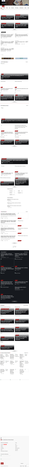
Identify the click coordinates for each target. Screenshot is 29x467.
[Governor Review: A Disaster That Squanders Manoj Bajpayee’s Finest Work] (7, 355)
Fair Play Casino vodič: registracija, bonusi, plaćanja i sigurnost (21, 17)
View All (27, 105)
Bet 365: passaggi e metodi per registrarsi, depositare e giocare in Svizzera (7, 254)
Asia (1, 87)
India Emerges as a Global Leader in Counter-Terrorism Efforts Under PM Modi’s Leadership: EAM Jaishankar (21, 174)
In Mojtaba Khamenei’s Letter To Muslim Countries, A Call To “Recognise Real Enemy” (7, 42)
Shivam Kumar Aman (5, 162)
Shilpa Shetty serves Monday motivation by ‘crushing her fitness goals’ (21, 329)
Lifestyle (3, 319)
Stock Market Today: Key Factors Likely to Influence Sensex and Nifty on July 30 (22, 142)
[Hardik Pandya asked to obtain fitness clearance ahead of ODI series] (7, 370)
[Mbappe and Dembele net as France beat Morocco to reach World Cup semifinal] (27, 355)
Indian (16, 266)
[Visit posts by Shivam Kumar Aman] (2, 162)
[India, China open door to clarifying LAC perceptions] (21, 263)
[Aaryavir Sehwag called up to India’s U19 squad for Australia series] (21, 277)
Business (3, 140)
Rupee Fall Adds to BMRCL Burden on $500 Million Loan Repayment (2, 363)
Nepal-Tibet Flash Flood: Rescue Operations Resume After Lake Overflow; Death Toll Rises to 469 (7, 282)
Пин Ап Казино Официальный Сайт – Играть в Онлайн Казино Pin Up (7, 25)
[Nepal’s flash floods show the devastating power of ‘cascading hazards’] (14, 71)
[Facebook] (11, 191)
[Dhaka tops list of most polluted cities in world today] (21, 84)
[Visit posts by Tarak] (1, 218)
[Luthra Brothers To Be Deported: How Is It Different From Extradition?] (7, 84)
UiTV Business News (4, 105)
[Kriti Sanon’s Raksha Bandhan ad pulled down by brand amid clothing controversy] (23, 216)
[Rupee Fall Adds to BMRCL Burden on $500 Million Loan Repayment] (7, 362)
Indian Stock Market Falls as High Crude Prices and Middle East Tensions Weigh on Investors (7, 133)
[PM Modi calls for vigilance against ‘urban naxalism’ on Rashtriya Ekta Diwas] (7, 169)
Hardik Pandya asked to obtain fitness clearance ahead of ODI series (2, 371)
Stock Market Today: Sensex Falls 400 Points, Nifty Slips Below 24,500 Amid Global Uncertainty (21, 133)
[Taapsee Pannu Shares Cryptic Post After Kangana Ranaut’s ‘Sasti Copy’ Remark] (23, 238)
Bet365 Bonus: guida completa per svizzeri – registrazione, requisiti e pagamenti (21, 254)
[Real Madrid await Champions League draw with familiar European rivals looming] (7, 263)
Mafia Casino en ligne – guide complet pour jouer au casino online (21, 25)
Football (2, 266)
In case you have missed (5, 352)
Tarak (1, 90)
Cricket (16, 280)
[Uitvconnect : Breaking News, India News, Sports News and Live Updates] (3, 6)
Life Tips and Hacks (25, 305)
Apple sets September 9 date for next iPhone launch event (14, 120)
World (2, 280)
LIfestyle (2, 305)
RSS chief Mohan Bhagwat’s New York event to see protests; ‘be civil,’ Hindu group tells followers (7, 296)
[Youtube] (11, 194)
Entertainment (3, 211)
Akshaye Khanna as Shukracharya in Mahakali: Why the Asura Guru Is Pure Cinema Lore (7, 229)
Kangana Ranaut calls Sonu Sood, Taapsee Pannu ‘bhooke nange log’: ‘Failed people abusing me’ (8, 221)
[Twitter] (20, 191)
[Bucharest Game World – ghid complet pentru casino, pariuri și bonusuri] (14, 156)
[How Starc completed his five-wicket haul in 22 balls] (17, 362)
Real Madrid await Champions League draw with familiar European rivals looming (7, 268)
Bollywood (19, 218)
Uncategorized (4, 23)
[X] (25, 463)
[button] (1, 6)
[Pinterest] (11, 193)
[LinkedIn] (27, 463)
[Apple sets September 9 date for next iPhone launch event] (14, 115)
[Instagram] (20, 193)
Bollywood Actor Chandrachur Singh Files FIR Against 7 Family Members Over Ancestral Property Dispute (7, 35)
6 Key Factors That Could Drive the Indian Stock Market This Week (6, 142)
